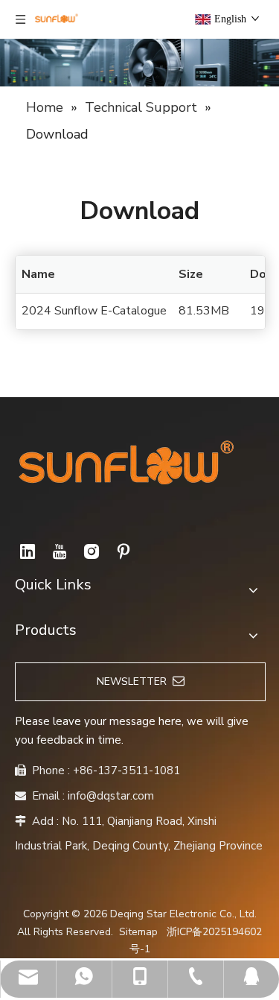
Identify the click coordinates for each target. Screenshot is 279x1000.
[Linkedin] (27, 551)
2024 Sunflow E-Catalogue (94, 311)
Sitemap (138, 932)
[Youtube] (59, 551)
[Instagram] (91, 551)
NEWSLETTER (135, 681)
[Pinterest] (123, 551)
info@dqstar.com (111, 795)
